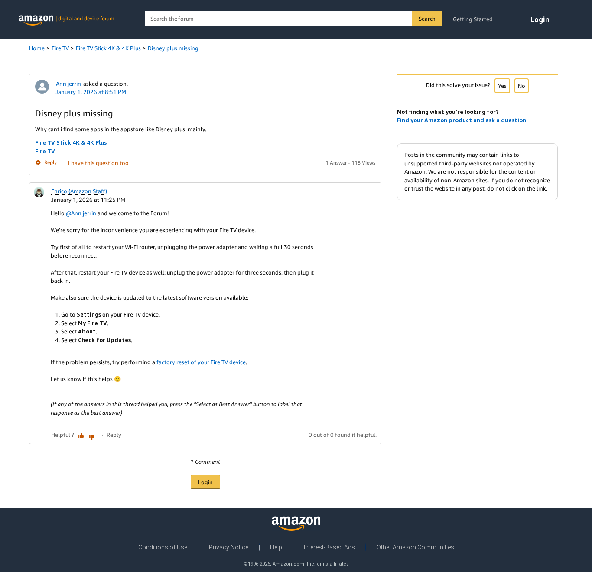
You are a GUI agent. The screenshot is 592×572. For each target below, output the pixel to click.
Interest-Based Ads (329, 547)
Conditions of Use (162, 547)
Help (276, 547)
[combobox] (293, 18)
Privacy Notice (228, 547)
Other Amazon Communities (415, 547)
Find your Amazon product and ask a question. (462, 119)
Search (427, 18)
